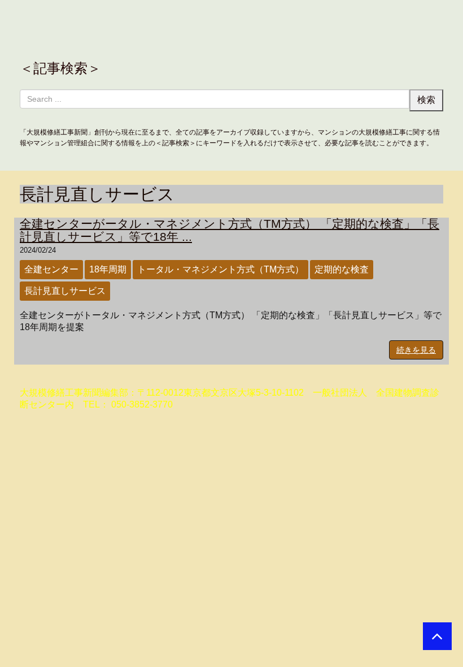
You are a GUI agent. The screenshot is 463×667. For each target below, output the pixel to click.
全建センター (51, 269)
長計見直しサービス (65, 291)
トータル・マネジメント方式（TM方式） (220, 269)
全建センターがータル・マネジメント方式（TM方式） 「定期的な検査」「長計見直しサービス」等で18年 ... (229, 230)
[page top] (437, 636)
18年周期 (107, 269)
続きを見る (416, 349)
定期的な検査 (342, 269)
